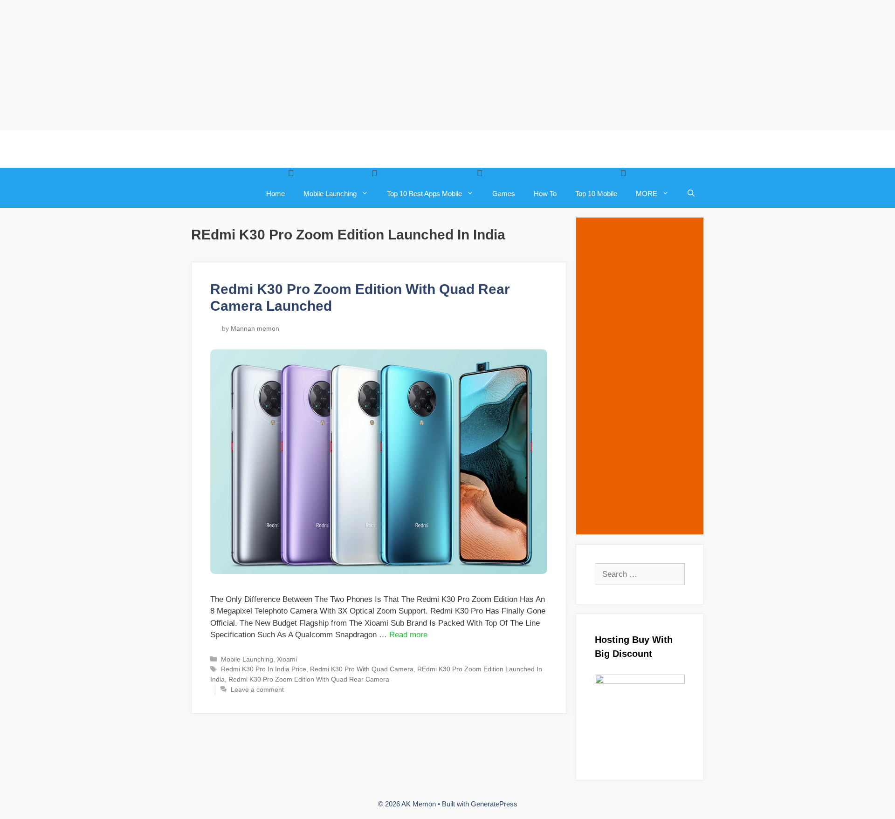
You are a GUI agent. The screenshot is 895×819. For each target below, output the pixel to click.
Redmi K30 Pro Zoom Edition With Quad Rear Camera (308, 679)
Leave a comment (257, 689)
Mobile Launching (330, 194)
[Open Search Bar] (691, 194)
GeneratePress (494, 804)
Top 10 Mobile (596, 194)
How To (545, 194)
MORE (646, 194)
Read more (408, 634)
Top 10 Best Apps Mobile (424, 194)
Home (275, 194)
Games (503, 194)
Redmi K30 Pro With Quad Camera (361, 669)
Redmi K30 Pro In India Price (263, 669)
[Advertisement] (279, 65)
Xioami (287, 659)
